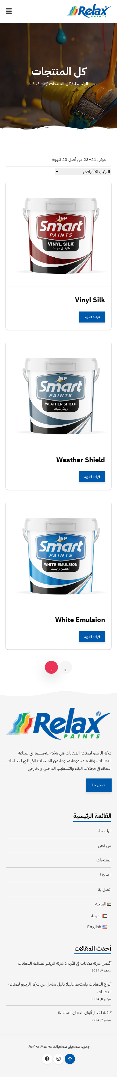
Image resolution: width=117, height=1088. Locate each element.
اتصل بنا (98, 785)
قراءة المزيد (92, 316)
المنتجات (104, 860)
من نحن (104, 845)
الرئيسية (81, 84)
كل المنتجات (59, 84)
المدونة (105, 875)
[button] (9, 11)
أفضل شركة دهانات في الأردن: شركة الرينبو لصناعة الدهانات (64, 963)
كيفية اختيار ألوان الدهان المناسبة (84, 1013)
